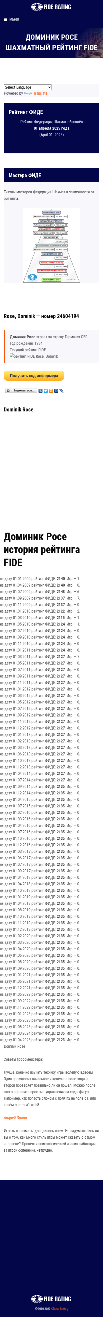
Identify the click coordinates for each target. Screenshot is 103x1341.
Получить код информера (34, 375)
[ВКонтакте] (40, 389)
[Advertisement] (51, 470)
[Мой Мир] (56, 389)
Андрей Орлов (15, 1117)
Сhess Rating (59, 1309)
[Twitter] (45, 389)
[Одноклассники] (51, 389)
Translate (40, 93)
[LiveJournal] (61, 389)
